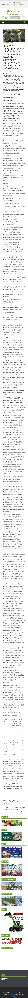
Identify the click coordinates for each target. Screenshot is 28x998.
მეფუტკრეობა (10, 42)
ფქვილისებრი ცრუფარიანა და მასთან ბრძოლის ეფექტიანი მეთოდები (15, 5)
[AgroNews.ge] (3, 22)
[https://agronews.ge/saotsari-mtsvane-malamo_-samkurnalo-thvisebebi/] (11, 897)
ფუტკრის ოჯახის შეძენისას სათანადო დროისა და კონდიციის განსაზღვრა (12, 802)
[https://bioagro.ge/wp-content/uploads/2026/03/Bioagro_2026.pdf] (11, 820)
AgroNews (12, 71)
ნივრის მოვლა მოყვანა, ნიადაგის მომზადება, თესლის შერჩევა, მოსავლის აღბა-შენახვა (14, 809)
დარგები (4, 42)
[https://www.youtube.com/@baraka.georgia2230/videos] (11, 833)
